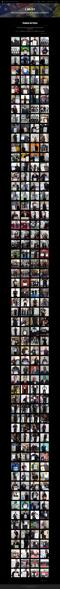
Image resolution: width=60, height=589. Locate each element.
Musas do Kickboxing (41, 31)
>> (45, 33)
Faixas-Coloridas (32, 31)
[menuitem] (34, 2)
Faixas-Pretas (25, 31)
